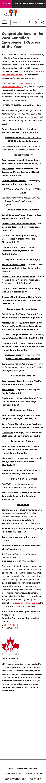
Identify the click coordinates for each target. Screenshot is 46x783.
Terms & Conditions (34, 773)
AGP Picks (6, 4)
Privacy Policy (35, 779)
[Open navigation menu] (4, 22)
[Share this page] (42, 22)
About (12, 768)
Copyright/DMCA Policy (15, 779)
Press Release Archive (27, 768)
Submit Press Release (13, 773)
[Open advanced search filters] (36, 22)
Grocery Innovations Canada (26, 603)
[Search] (30, 22)
